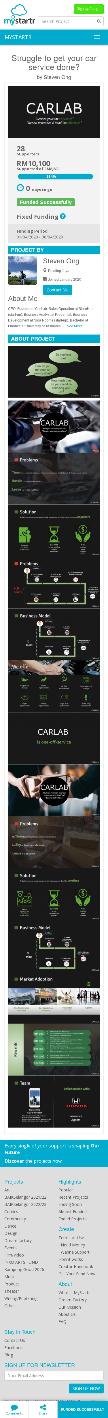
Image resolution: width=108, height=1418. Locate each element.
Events (10, 1247)
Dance (10, 1226)
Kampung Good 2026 (24, 1269)
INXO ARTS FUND (21, 1262)
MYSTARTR (18, 37)
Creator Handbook (75, 1266)
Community (15, 1219)
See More (75, 326)
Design (10, 1233)
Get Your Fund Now (76, 1273)
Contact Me (58, 290)
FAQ (62, 1321)
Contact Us (14, 1340)
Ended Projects (72, 1219)
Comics (11, 1211)
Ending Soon (70, 1204)
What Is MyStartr (74, 1292)
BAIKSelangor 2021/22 (25, 1197)
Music (9, 1276)
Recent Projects (73, 1197)
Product (11, 1284)
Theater (11, 1291)
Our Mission (69, 1307)
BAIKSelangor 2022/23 (25, 1204)
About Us (67, 1314)
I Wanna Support (74, 1252)
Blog (8, 1355)
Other (9, 1305)
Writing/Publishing (20, 1298)
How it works (70, 1259)
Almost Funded (72, 1211)
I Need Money (71, 1245)
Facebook (13, 1347)
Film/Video (14, 1255)
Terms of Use (71, 1237)
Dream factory (18, 1240)
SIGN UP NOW (86, 1388)
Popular (65, 1190)
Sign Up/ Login (89, 8)
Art (7, 1190)
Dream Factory (72, 1300)
